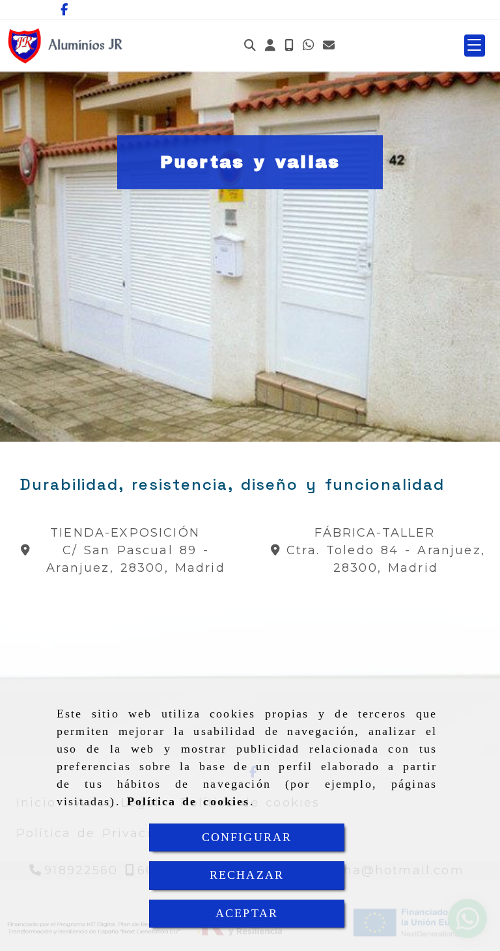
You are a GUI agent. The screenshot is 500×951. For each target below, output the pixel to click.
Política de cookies (188, 801)
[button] (270, 46)
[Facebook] (64, 10)
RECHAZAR (247, 874)
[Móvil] (289, 46)
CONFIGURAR (247, 837)
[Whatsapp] (308, 46)
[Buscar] (250, 46)
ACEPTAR (246, 913)
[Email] (328, 46)
